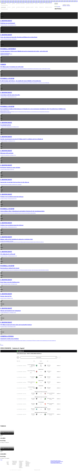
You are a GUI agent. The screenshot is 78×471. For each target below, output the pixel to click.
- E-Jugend (20, 465)
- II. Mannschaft (14, 462)
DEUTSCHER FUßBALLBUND (55, 460)
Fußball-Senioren (14, 461)
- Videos (8, 464)
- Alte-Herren (14, 463)
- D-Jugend (20, 464)
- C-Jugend (20, 463)
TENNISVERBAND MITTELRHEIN (56, 463)
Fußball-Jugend (21, 461)
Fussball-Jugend (30, 3)
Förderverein (27, 463)
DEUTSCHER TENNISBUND (55, 462)
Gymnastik (41, 3)
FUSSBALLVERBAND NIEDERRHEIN (57, 461)
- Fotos (8, 463)
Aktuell (9, 3)
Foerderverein (4, 5)
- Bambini (20, 466)
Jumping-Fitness (48, 3)
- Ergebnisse (14, 464)
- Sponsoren (27, 464)
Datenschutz (64, 5)
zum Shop (58, 6)
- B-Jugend (20, 462)
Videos (1, 459)
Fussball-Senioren (20, 3)
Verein (13, 3)
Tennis (36, 3)
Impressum (68, 5)
